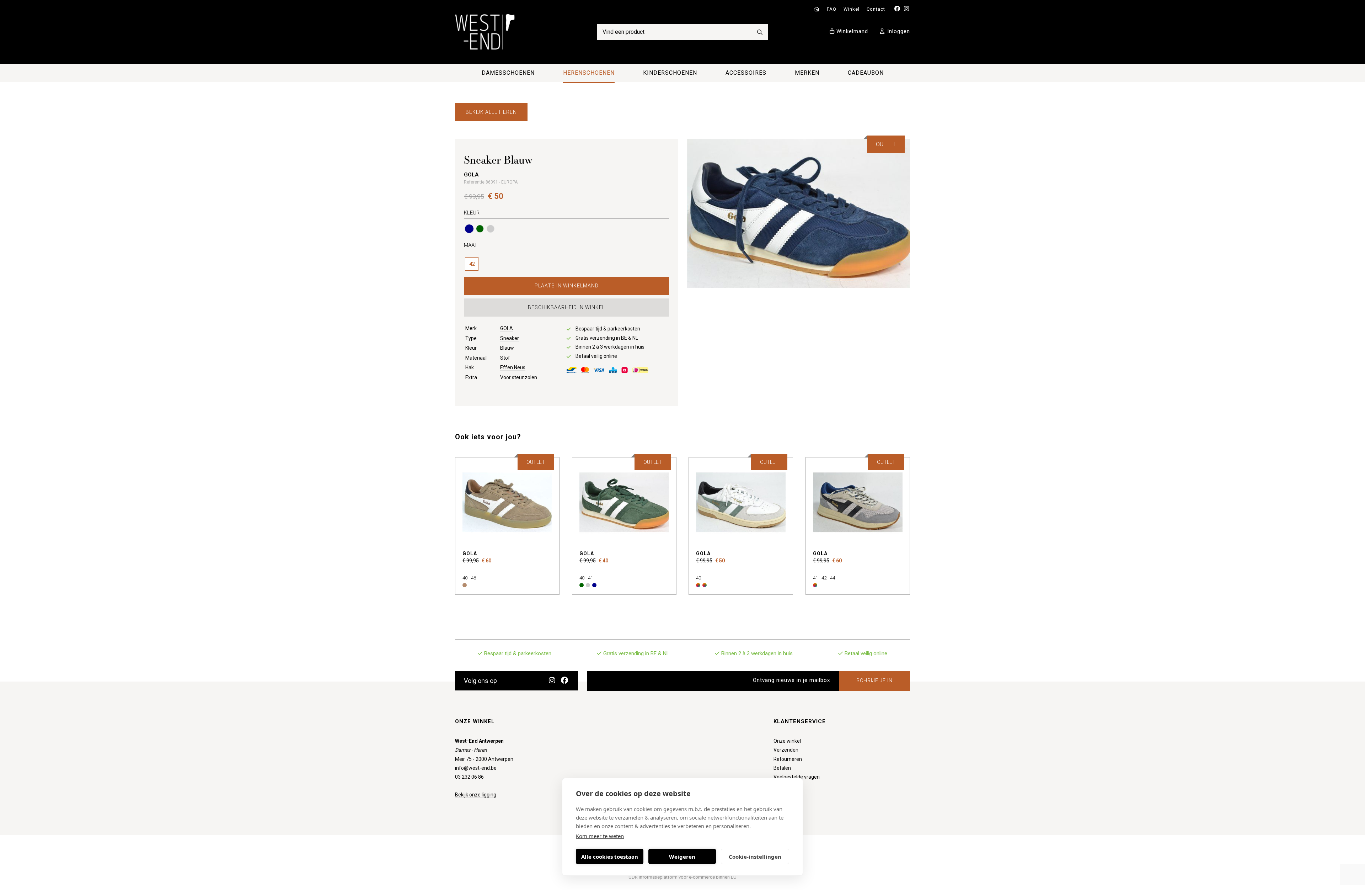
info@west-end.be (476, 768)
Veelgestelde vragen (797, 777)
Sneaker (509, 338)
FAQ (831, 9)
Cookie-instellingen (755, 856)
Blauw (507, 348)
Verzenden (786, 750)
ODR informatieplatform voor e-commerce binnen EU (682, 877)
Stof (505, 358)
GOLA (506, 328)
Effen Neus (512, 367)
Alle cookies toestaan (609, 856)
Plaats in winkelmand (567, 285)
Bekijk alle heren (491, 112)
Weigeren (682, 856)
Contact (876, 9)
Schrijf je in (874, 680)
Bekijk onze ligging (475, 795)
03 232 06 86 (469, 777)
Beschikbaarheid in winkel (566, 307)
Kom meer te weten (600, 835)
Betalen (782, 768)
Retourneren (788, 759)
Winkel (852, 9)
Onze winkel (787, 741)
